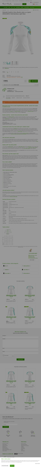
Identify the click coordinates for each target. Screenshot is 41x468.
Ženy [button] (11, 7)
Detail (14, 299)
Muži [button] (9, 7)
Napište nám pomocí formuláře (19, 91)
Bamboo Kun (15, 128)
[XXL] (18, 72)
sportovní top (29, 146)
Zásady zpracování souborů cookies (6, 449)
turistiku (16, 111)
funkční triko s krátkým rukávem (33, 147)
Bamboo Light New (11, 116)
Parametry (13, 97)
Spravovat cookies (37, 463)
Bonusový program (23, 443)
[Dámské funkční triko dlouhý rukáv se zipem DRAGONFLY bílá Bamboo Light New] (4, 63)
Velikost (3, 71)
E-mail (3, 348)
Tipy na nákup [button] (5, 7)
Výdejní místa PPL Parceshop (25, 445)
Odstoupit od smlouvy (20, 453)
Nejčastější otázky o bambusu (33, 255)
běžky (19, 111)
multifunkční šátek (10, 146)
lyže (17, 111)
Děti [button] (14, 7)
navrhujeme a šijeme (30, 111)
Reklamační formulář (5, 445)
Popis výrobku (8, 97)
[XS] (7, 72)
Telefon (3, 351)
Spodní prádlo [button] (18, 7)
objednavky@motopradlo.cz (10, 91)
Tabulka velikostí (19, 97)
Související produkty (26, 97)
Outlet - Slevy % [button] (32, 7)
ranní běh (11, 111)
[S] (9, 72)
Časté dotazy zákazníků (24, 444)
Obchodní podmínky (4, 447)
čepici (24, 146)
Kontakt (22, 449)
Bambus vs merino (32, 256)
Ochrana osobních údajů (5, 448)
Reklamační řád (4, 446)
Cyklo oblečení (23, 450)
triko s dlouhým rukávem (27, 148)
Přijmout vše (12, 465)
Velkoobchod (22, 447)
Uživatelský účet (36, 2)
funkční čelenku (21, 146)
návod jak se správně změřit (13, 196)
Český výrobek (23, 448)
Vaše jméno (4, 335)
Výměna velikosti (4, 444)
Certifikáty (22, 446)
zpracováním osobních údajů (10, 421)
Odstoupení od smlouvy (5, 443)
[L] (13, 72)
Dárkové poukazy (26, 7)
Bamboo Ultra (7, 118)
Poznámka (3, 338)
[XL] (16, 72)
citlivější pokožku (20, 131)
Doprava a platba (4, 450)
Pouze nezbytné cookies (5, 465)
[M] (11, 72)
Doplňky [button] (22, 7)
